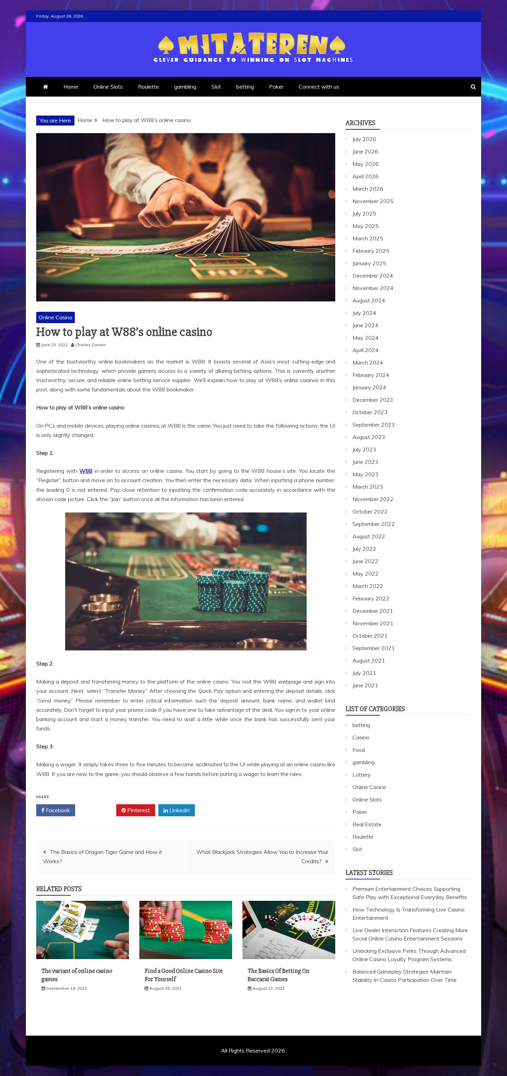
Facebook (57, 810)
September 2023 (373, 424)
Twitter (98, 810)
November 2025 (373, 201)
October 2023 (370, 412)
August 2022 (368, 536)
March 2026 (367, 188)
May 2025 (365, 225)
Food (358, 749)
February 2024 (370, 374)
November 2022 (373, 499)
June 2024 (365, 325)
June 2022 (365, 561)
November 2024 (373, 288)
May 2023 (365, 474)
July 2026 (364, 139)
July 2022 (364, 548)
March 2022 (367, 585)
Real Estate (366, 824)
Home (70, 86)
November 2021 (373, 623)
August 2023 (368, 437)
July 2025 (364, 213)
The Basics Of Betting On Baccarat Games (278, 975)
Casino (360, 737)
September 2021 (373, 648)
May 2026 (365, 163)
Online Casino (55, 317)
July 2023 (364, 449)
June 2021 (365, 685)
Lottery (361, 774)
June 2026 (365, 151)
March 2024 (367, 362)
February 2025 (370, 250)
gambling (185, 86)
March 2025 (367, 238)
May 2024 (365, 337)
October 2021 (370, 635)
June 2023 (365, 461)
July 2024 (364, 312)
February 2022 (370, 598)
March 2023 (367, 486)
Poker (276, 86)
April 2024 (365, 350)
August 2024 (368, 300)
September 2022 (373, 523)
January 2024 (369, 387)
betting (245, 86)
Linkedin (179, 810)
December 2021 (372, 610)
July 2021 (364, 672)
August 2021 (368, 660)
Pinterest (138, 810)
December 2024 (372, 275)
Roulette (148, 86)
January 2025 (369, 263)
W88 (85, 470)
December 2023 (372, 399)
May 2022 (365, 573)
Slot (216, 86)
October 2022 (370, 511)
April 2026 (365, 176)
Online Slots (108, 86)
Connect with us (319, 86)
